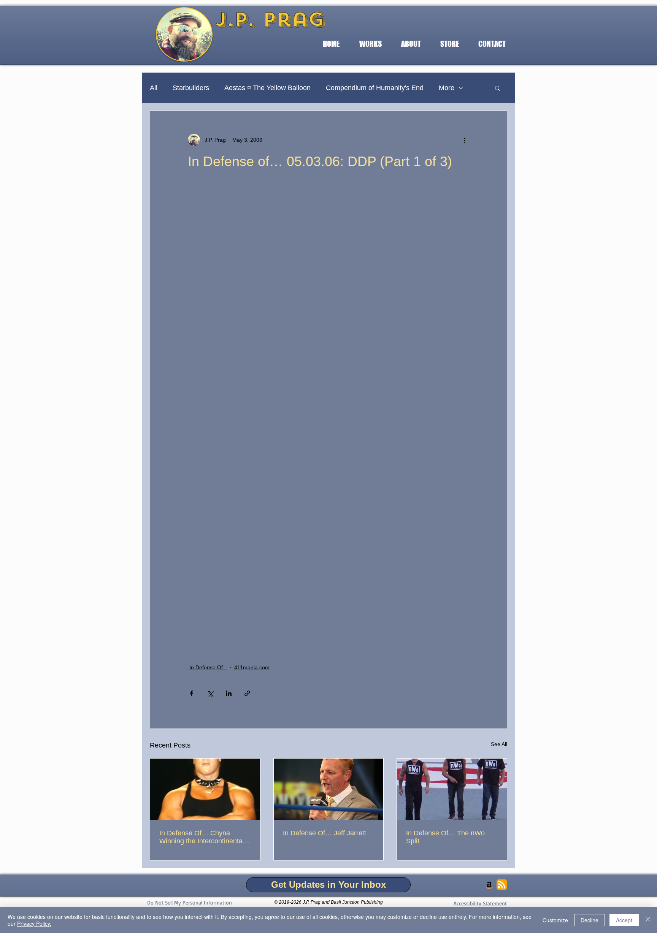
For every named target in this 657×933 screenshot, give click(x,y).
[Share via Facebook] (191, 693)
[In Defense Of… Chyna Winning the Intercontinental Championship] (205, 789)
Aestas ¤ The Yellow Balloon (267, 88)
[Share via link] (247, 693)
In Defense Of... (208, 667)
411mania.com (252, 667)
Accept (624, 920)
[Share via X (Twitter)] (210, 693)
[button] (370, 43)
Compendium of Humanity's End (375, 88)
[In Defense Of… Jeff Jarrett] (329, 789)
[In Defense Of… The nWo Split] (452, 789)
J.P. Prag (270, 19)
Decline (589, 920)
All (153, 88)
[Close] (647, 920)
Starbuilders (191, 88)
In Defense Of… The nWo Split (445, 837)
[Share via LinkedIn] (228, 693)
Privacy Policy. (34, 923)
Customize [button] (555, 920)
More (446, 88)
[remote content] (328, 416)
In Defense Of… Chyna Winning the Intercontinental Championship (201, 837)
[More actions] (464, 139)
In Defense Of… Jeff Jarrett (324, 833)
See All (499, 744)
